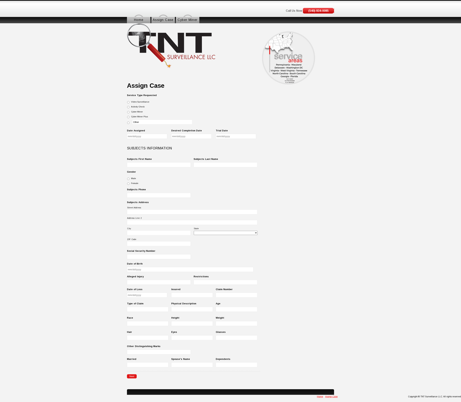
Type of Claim (135, 303)
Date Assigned (136, 130)
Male (133, 178)
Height (175, 317)
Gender (131, 171)
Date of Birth (135, 263)
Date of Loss (134, 289)
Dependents (223, 359)
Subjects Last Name (206, 159)
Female (134, 183)
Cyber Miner (137, 112)
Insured (175, 289)
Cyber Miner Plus (139, 117)
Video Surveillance (140, 102)
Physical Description (183, 303)
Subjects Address (138, 202)
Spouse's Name (180, 359)
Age (218, 303)
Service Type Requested (142, 95)
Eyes (174, 332)
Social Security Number (141, 251)
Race (130, 317)
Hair (129, 332)
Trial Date (222, 130)
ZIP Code (131, 239)
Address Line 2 (134, 218)
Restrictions (201, 276)
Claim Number (224, 289)
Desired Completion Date (186, 130)
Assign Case (331, 396)
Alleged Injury (135, 276)
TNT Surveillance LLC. (431, 396)
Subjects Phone (136, 189)
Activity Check (138, 107)
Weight (220, 317)
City (129, 228)
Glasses (221, 332)
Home (320, 396)
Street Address (134, 207)
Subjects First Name (139, 159)
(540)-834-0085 (318, 10)
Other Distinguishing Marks (143, 346)
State (196, 228)
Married (131, 359)
